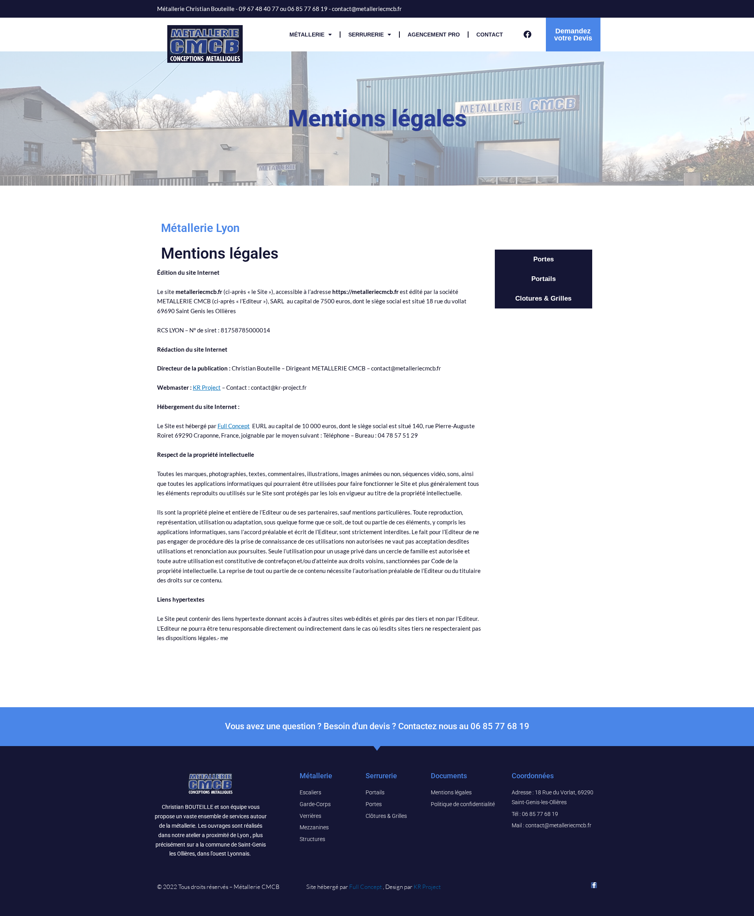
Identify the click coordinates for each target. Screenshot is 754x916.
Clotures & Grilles (543, 298)
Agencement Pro (434, 34)
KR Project (207, 387)
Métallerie (306, 34)
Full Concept (234, 425)
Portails (543, 279)
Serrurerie (366, 34)
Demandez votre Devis (573, 34)
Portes (543, 259)
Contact (489, 34)
